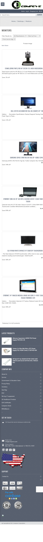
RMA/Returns (5, 409)
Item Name (5, 45)
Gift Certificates (6, 402)
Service (4, 377)
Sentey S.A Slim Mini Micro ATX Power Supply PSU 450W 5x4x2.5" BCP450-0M (25, 349)
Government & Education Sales (11, 380)
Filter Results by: (7, 36)
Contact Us (5, 476)
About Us (4, 374)
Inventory (4, 387)
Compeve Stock (6, 406)
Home (23, 11)
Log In (27, 11)
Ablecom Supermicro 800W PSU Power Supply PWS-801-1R (24, 339)
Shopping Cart (34, 11)
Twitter (10, 450)
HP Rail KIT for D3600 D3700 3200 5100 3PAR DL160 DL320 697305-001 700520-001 (25, 360)
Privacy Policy (6, 384)
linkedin (3, 450)
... (2, 412)
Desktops (20, 21)
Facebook (14, 450)
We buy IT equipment (8, 396)
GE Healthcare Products (9, 399)
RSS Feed (7, 450)
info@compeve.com (11, 441)
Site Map (4, 390)
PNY (3, 393)
